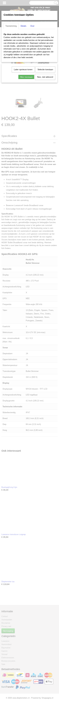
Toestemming (11, 26)
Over (32, 26)
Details (23, 26)
